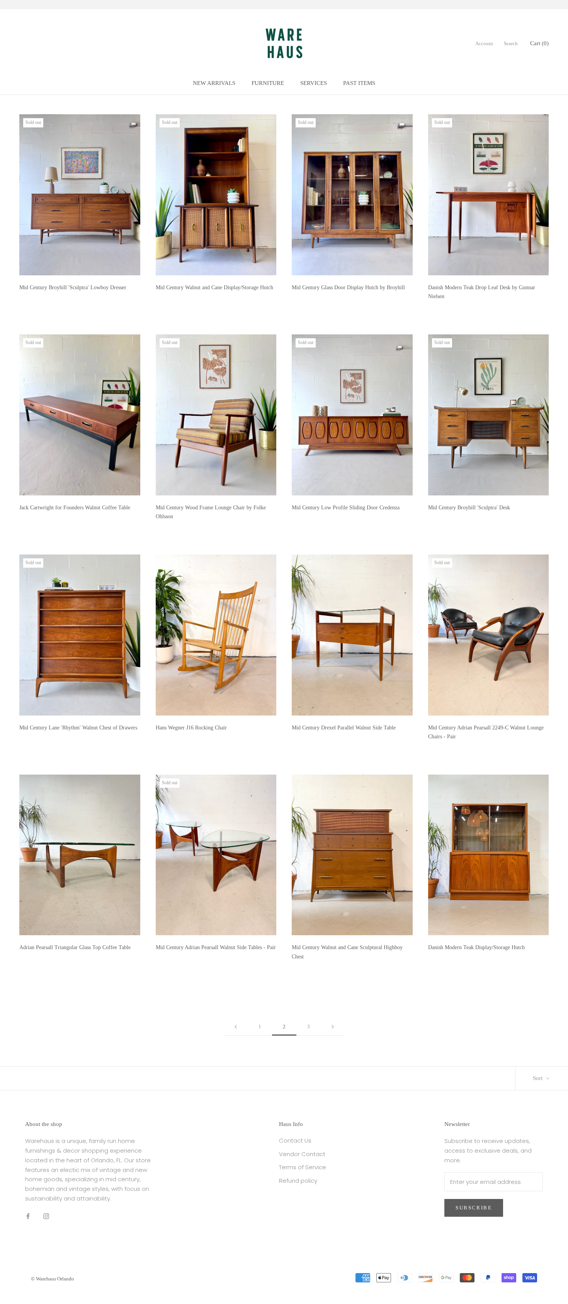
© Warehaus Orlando (52, 1279)
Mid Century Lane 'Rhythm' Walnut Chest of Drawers (78, 728)
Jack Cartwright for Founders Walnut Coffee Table (74, 507)
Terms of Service (302, 1167)
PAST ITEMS (359, 83)
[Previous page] (236, 1027)
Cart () (539, 43)
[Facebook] (28, 1216)
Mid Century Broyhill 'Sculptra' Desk (469, 507)
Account (484, 43)
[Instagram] (46, 1216)
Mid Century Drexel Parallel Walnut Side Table (344, 728)
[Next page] (333, 1027)
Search (511, 43)
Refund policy (298, 1181)
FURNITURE (268, 83)
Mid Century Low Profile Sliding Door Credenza (346, 507)
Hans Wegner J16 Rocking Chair (191, 728)
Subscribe (474, 1208)
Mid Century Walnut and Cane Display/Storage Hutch (214, 287)
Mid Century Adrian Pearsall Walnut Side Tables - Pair (216, 947)
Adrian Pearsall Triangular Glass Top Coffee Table (75, 947)
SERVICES (313, 83)
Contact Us (295, 1140)
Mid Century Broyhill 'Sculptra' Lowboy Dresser (72, 287)
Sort (538, 1078)
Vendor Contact (302, 1154)
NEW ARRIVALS (214, 83)
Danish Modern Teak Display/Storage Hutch (476, 947)
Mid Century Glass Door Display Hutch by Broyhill (348, 287)
